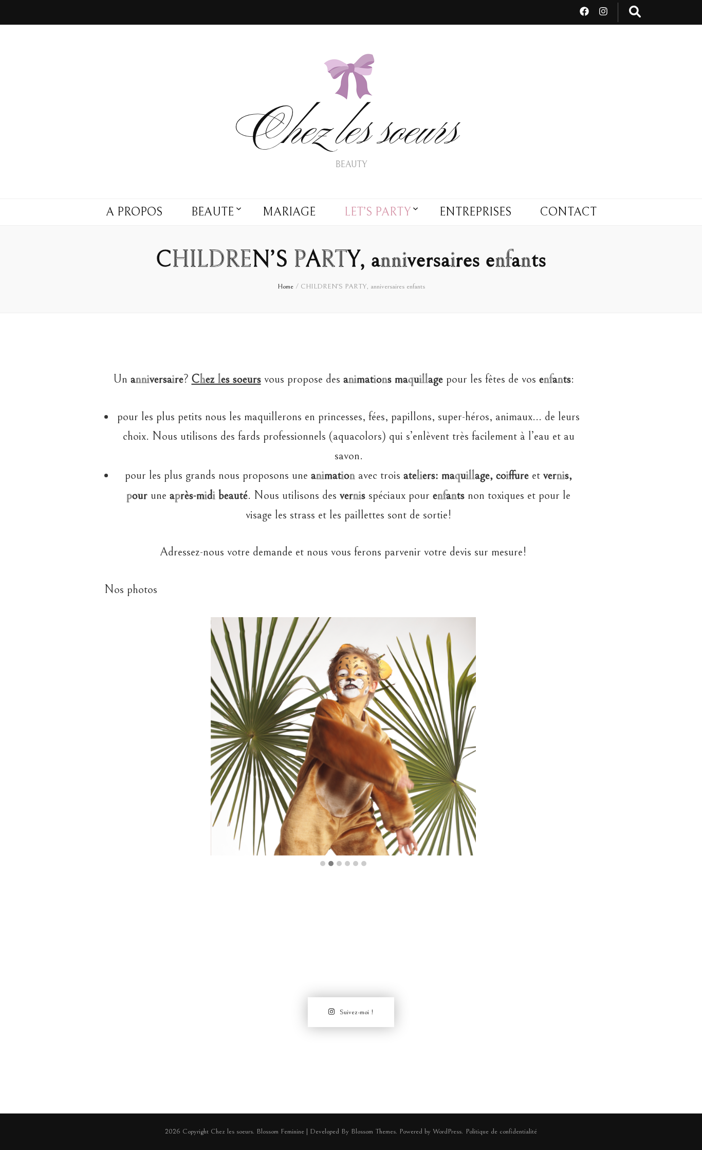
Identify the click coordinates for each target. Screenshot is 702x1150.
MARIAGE (289, 212)
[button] (323, 864)
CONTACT (568, 212)
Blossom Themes (373, 1131)
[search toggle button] (635, 12)
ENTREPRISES (475, 212)
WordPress (447, 1131)
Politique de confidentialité (501, 1131)
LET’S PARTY (377, 212)
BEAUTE (212, 212)
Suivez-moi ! (357, 1012)
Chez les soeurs (351, 134)
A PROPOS (134, 212)
